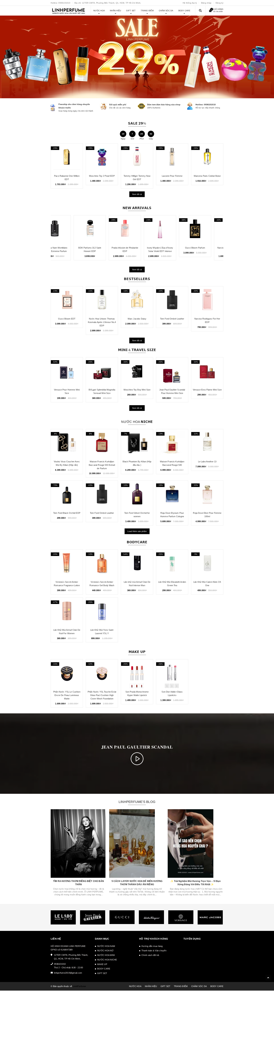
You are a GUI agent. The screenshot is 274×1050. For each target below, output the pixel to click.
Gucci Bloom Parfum (172, 248)
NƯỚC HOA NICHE (107, 959)
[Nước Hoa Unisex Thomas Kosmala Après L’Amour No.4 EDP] (67, 300)
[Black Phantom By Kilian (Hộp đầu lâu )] (137, 443)
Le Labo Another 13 (207, 461)
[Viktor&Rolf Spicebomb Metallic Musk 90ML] (67, 158)
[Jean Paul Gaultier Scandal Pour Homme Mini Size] (137, 371)
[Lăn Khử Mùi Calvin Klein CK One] (207, 564)
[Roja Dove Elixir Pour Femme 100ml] (207, 495)
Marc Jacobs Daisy (102, 318)
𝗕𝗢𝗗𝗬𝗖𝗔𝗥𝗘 (137, 542)
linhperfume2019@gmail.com (68, 973)
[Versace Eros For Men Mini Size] (207, 371)
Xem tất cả (137, 194)
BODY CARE (103, 968)
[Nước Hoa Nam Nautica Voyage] (137, 158)
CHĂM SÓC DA (199, 986)
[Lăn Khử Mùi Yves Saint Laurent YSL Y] (102, 612)
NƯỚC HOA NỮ (105, 950)
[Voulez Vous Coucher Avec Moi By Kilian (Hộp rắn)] (67, 443)
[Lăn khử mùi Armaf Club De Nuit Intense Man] (137, 564)
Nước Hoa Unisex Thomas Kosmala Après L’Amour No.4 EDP (67, 322)
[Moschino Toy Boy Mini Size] (102, 371)
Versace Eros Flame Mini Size (172, 389)
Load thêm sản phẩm (137, 531)
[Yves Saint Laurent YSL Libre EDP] (207, 300)
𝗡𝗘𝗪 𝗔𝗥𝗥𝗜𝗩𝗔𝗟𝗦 (137, 208)
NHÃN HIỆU (151, 986)
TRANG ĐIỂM (181, 986)
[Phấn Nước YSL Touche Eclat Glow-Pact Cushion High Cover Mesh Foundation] (102, 673)
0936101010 (64, 3)
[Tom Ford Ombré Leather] (137, 300)
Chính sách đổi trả (150, 955)
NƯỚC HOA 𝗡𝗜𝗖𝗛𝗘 (137, 422)
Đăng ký (219, 3)
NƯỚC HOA (135, 986)
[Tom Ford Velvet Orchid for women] (137, 495)
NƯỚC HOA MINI (106, 955)
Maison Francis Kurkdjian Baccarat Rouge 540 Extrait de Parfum (102, 465)
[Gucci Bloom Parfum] (172, 229)
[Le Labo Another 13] (207, 443)
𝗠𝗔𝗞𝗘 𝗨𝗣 (137, 652)
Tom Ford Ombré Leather (137, 318)
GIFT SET (102, 973)
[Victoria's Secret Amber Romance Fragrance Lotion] (67, 564)
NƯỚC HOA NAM (106, 946)
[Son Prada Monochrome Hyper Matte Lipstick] (137, 673)
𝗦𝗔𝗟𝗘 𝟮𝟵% (137, 123)
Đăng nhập (206, 3)
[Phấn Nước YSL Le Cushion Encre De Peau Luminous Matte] (67, 673)
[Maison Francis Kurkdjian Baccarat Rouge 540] (172, 443)
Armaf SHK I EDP (101, 176)
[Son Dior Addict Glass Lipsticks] (172, 673)
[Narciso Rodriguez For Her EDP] (172, 300)
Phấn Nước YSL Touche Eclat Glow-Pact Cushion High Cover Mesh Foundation (102, 695)
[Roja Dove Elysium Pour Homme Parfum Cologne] (172, 495)
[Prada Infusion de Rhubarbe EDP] (102, 229)
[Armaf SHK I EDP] (102, 158)
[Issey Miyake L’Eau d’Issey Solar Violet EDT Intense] (137, 229)
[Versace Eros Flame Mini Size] (172, 371)
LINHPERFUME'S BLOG (137, 802)
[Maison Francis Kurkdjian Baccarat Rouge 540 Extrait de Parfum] (102, 443)
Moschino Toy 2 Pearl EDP (207, 176)
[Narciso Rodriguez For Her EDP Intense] (207, 229)
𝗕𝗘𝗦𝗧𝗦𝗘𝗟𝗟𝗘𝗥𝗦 (137, 279)
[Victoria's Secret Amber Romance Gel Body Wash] (102, 564)
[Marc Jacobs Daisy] (102, 300)
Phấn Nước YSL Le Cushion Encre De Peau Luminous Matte (66, 695)
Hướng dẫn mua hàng (152, 946)
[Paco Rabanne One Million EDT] (172, 158)
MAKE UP (102, 964)
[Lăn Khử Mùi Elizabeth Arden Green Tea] (172, 564)
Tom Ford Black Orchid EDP (66, 513)
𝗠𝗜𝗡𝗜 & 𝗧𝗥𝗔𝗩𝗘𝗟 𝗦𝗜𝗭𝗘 (137, 350)
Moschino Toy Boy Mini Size (101, 389)
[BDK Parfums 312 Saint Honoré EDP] (67, 229)
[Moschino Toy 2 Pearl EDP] (207, 158)
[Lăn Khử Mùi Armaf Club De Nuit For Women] (67, 612)
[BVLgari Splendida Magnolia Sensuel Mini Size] (67, 371)
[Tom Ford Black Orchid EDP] (67, 495)
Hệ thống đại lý (190, 3)
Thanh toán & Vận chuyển (153, 950)
